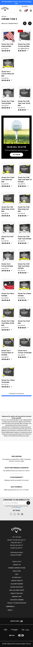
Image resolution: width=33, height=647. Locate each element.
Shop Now (26, 2)
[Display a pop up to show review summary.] (28, 51)
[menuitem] (25, 10)
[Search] (20, 10)
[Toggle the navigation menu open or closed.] (31, 10)
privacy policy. (18, 507)
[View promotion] (25, 69)
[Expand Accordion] (14, 606)
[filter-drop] (24, 23)
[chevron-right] (28, 503)
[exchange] (30, 23)
